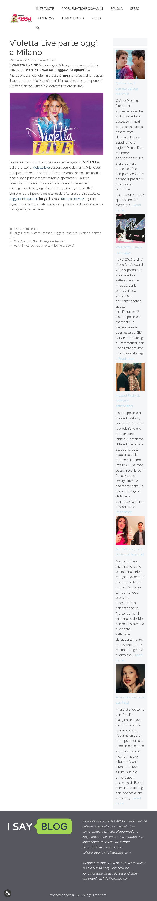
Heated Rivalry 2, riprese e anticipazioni (128, 400)
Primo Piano (30, 229)
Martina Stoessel (73, 198)
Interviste (45, 9)
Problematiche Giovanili (82, 9)
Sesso (134, 9)
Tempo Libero (72, 18)
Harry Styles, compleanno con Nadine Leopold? (44, 245)
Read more (126, 358)
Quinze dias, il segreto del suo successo (127, 88)
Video (96, 18)
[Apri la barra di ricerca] (37, 28)
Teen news (45, 18)
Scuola (117, 9)
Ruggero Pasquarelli (23, 198)
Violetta (85, 233)
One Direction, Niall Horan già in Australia (40, 241)
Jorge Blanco (22, 233)
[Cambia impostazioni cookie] (7, 893)
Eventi (18, 229)
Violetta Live (41, 167)
